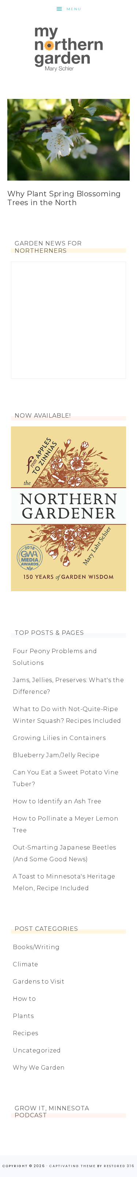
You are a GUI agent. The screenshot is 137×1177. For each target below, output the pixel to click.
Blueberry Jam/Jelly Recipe (56, 755)
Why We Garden (39, 1067)
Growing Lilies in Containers (59, 737)
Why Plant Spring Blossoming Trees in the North (64, 198)
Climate (25, 964)
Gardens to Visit (38, 981)
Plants (23, 1016)
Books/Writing (36, 947)
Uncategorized (37, 1050)
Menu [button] (73, 9)
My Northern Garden (68, 49)
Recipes (25, 1033)
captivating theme (72, 1166)
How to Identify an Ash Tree (57, 801)
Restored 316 (119, 1166)
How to (24, 998)
